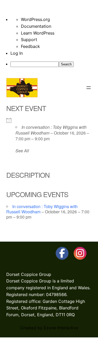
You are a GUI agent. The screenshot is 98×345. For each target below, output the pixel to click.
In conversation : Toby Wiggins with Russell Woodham (51, 130)
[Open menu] (88, 88)
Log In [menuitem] (16, 53)
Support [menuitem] (29, 39)
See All (22, 151)
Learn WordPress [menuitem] (37, 33)
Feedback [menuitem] (30, 46)
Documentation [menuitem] (36, 26)
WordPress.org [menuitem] (35, 19)
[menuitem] (54, 64)
